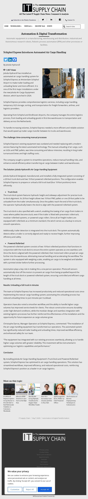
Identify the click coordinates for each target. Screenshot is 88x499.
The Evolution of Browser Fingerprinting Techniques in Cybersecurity (71, 401)
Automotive (44, 464)
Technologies (15, 26)
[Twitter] (43, 20)
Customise (15, 489)
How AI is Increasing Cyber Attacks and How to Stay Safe (46, 400)
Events (49, 26)
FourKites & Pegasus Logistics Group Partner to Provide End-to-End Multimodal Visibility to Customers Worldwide (8, 404)
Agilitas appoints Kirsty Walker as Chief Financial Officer (59, 400)
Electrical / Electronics (44, 467)
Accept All (45, 489)
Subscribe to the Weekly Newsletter (24, 20)
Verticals (27, 26)
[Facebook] (60, 20)
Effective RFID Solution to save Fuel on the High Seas (21, 400)
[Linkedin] (10, 60)
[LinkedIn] (52, 20)
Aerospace (44, 462)
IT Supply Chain (24, 418)
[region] (30, 481)
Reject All (30, 489)
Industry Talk (40, 26)
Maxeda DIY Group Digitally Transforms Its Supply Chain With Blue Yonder (34, 401)
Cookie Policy (44, 452)
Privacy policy (44, 450)
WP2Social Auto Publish (40, 496)
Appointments (44, 457)
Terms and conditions (44, 455)
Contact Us (70, 20)
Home (6, 26)
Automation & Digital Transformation (55, 418)
